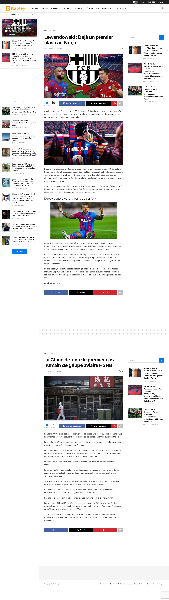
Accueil (35, 8)
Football (66, 8)
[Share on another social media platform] (120, 103)
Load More (19, 252)
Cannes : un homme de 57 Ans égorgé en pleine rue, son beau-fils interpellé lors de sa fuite (24, 226)
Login (162, 2)
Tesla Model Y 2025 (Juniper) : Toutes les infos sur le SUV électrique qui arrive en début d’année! (24, 167)
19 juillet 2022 (49, 49)
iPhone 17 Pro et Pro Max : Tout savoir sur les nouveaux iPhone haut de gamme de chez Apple (24, 43)
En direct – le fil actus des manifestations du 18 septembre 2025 (24, 123)
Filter (33, 15)
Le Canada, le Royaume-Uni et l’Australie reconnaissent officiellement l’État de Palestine (24, 110)
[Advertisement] (19, 84)
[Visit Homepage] (15, 8)
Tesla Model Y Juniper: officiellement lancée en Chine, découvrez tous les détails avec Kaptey (24, 137)
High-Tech (107, 8)
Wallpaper (121, 8)
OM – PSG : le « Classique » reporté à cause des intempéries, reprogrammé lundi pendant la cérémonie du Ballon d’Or (24, 58)
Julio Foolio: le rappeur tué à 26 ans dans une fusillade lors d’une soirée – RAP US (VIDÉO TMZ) (24, 239)
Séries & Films (92, 8)
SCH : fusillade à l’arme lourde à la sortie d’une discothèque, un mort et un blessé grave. (24, 213)
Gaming (54, 8)
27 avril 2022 (49, 371)
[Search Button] (163, 8)
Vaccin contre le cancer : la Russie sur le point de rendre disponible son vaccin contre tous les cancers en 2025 (23, 182)
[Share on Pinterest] (114, 103)
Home (46, 30)
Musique (78, 8)
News (45, 8)
